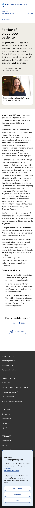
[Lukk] (29, 453)
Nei (23, 323)
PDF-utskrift (20, 331)
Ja (14, 323)
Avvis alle (17, 494)
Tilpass (17, 500)
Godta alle (17, 488)
